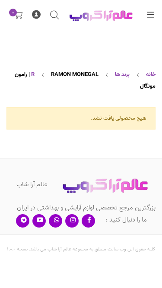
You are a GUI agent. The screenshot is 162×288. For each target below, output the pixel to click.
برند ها (122, 74)
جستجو (54, 15)
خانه (151, 74)
